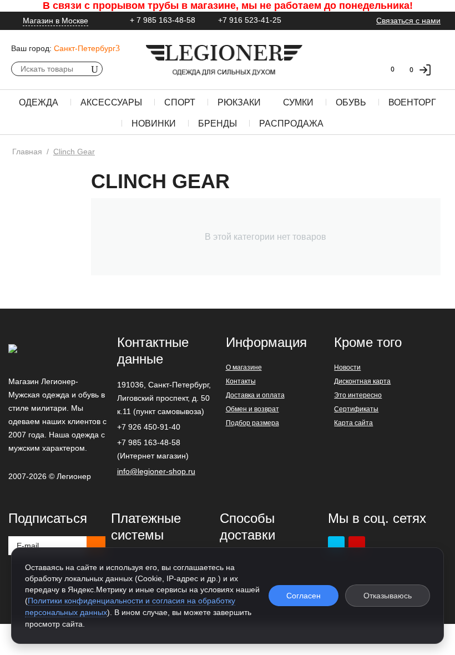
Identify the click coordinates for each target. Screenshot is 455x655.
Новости (347, 367)
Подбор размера (252, 423)
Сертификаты (356, 409)
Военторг (412, 102)
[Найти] (94, 69)
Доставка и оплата (255, 395)
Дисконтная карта (362, 381)
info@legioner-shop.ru (156, 471)
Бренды (217, 123)
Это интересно (358, 395)
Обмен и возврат (252, 409)
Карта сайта (353, 423)
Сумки (298, 102)
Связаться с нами (408, 20)
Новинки (154, 123)
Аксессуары (111, 102)
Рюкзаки (239, 102)
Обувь (351, 102)
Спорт (179, 102)
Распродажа (291, 123)
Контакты (241, 381)
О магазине (244, 367)
